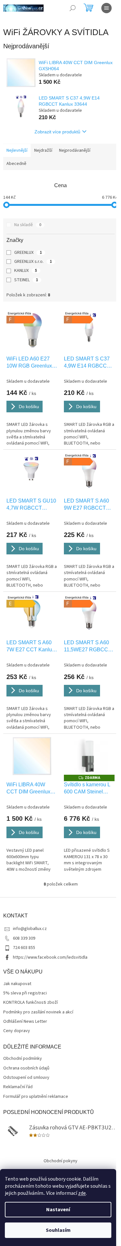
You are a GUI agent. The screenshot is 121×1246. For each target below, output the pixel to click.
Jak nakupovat (17, 984)
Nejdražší (43, 150)
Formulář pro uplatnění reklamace (35, 1097)
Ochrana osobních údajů (26, 1068)
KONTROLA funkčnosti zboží (30, 1003)
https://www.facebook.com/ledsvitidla (50, 957)
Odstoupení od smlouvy (26, 1078)
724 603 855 (24, 947)
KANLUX (25, 270)
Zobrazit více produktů (57, 131)
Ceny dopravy (16, 1031)
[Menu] (106, 8)
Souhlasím (58, 1230)
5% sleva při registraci (25, 993)
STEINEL (26, 280)
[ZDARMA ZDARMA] (89, 756)
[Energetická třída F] (31, 330)
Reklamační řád (18, 1087)
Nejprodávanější (74, 150)
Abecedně (16, 163)
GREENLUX (28, 252)
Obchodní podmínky (22, 1059)
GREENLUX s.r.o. (33, 261)
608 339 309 (24, 938)
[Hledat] (72, 8)
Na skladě (27, 225)
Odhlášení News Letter (25, 1022)
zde (82, 1193)
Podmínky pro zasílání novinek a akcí (38, 1012)
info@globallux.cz (30, 928)
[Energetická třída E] (31, 614)
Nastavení (58, 1209)
